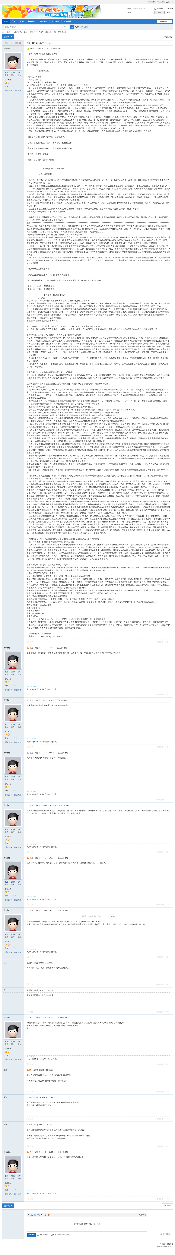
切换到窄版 (172, 2)
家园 (22, 21)
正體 (168, 2)
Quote (41, 1214)
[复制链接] (48, 43)
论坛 (6, 21)
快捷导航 (164, 22)
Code (45, 1214)
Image (35, 1214)
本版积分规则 (165, 1234)
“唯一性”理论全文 (60, 32)
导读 (14, 21)
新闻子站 (32, 21)
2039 (13, 73)
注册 (168, 12)
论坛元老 (8, 80)
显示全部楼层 (56, 48)
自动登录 (160, 9)
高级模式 (142, 1215)
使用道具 (159, 642)
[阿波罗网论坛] (51, 11)
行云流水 (7, 48)
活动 (81, 27)
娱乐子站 (67, 21)
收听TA (9, 91)
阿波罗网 (170, 1244)
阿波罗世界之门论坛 (20, 32)
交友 (86, 27)
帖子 (63, 27)
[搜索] (72, 27)
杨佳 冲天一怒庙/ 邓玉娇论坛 (40, 32)
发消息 (18, 91)
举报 (168, 642)
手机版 (162, 1244)
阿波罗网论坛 (3, 32)
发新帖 (7, 37)
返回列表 (168, 37)
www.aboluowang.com (156, 2)
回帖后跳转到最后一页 (61, 1235)
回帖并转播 (44, 1235)
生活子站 (55, 21)
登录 (93, 1224)
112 (6, 73)
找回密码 (170, 9)
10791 (15, 86)
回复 (31, 642)
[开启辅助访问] (147, 2)
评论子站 (43, 21)
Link (38, 1214)
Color (31, 1214)
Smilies (48, 1214)
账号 (129, 9)
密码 (129, 12)
